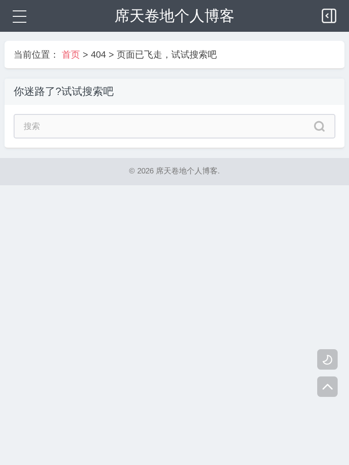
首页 (71, 54)
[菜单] (18, 16)
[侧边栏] (330, 13)
